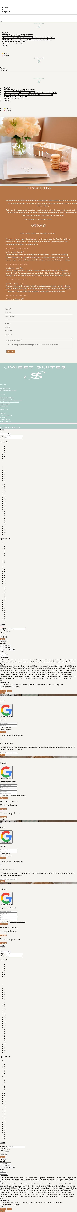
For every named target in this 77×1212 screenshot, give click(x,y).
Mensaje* (8, 331)
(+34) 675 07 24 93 (5, 388)
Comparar (3, 809)
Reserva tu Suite (4, 406)
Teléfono (8, 323)
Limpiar (3, 624)
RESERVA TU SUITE (12, 43)
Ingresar (3, 732)
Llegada (2, 436)
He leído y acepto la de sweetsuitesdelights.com (35, 345)
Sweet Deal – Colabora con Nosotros (9, 402)
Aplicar (3, 639)
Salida (2, 438)
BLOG (5, 45)
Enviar (10, 352)
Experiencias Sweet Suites (6, 397)
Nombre (8, 309)
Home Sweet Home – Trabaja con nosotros (11, 400)
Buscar (3, 693)
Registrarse (7, 12)
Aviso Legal (3, 413)
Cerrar (2, 819)
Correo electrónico (11, 316)
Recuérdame (6, 728)
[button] (17, 248)
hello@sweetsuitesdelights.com (8, 390)
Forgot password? (6, 730)
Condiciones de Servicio (6, 415)
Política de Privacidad (5, 421)
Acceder (6, 7)
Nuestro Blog (3, 417)
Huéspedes (3, 629)
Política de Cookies (5, 419)
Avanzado (3, 641)
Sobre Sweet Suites (5, 404)
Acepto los (13, 796)
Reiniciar (3, 691)
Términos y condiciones (17, 796)
